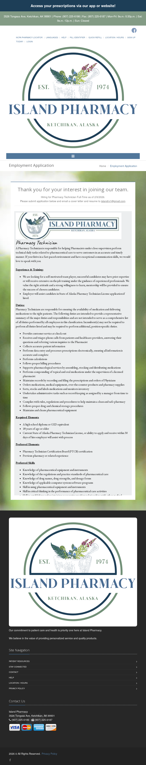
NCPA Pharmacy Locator (29, 37)
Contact (13, 672)
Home (102, 166)
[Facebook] (134, 30)
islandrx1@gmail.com (113, 201)
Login (30, 41)
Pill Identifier (77, 37)
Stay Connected (18, 666)
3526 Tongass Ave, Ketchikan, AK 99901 (27, 16)
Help (63, 37)
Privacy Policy (17, 688)
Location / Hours (114, 37)
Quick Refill (95, 37)
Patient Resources (19, 661)
